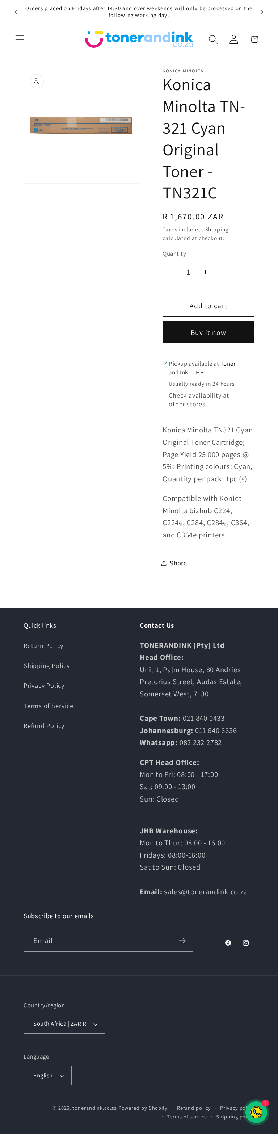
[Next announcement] (262, 12)
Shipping (217, 229)
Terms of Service (48, 705)
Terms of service (187, 1116)
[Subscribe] (182, 941)
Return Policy (43, 645)
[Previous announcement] (16, 12)
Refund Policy (44, 725)
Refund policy (194, 1107)
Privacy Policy (44, 685)
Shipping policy (235, 1116)
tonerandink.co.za (94, 1107)
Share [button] (178, 562)
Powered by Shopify (143, 1107)
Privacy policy (237, 1107)
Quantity (174, 254)
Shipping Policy (47, 665)
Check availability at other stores (199, 399)
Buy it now (209, 332)
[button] (19, 39)
